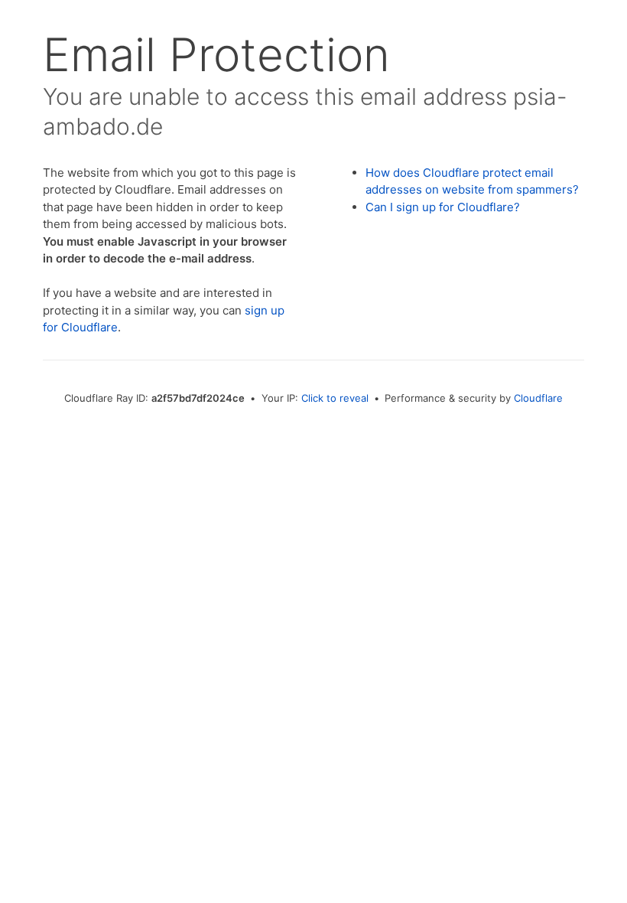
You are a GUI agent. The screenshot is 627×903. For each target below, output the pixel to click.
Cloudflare (538, 398)
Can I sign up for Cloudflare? (442, 207)
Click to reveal (335, 398)
